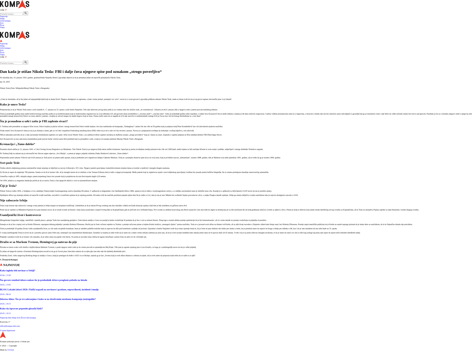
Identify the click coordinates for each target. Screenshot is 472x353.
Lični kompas (5, 21)
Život (2, 25)
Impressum (11, 330)
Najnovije (4, 16)
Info (9, 318)
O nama (3, 330)
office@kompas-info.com (10, 326)
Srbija (2, 19)
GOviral (10, 350)
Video (2, 27)
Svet (1, 23)
